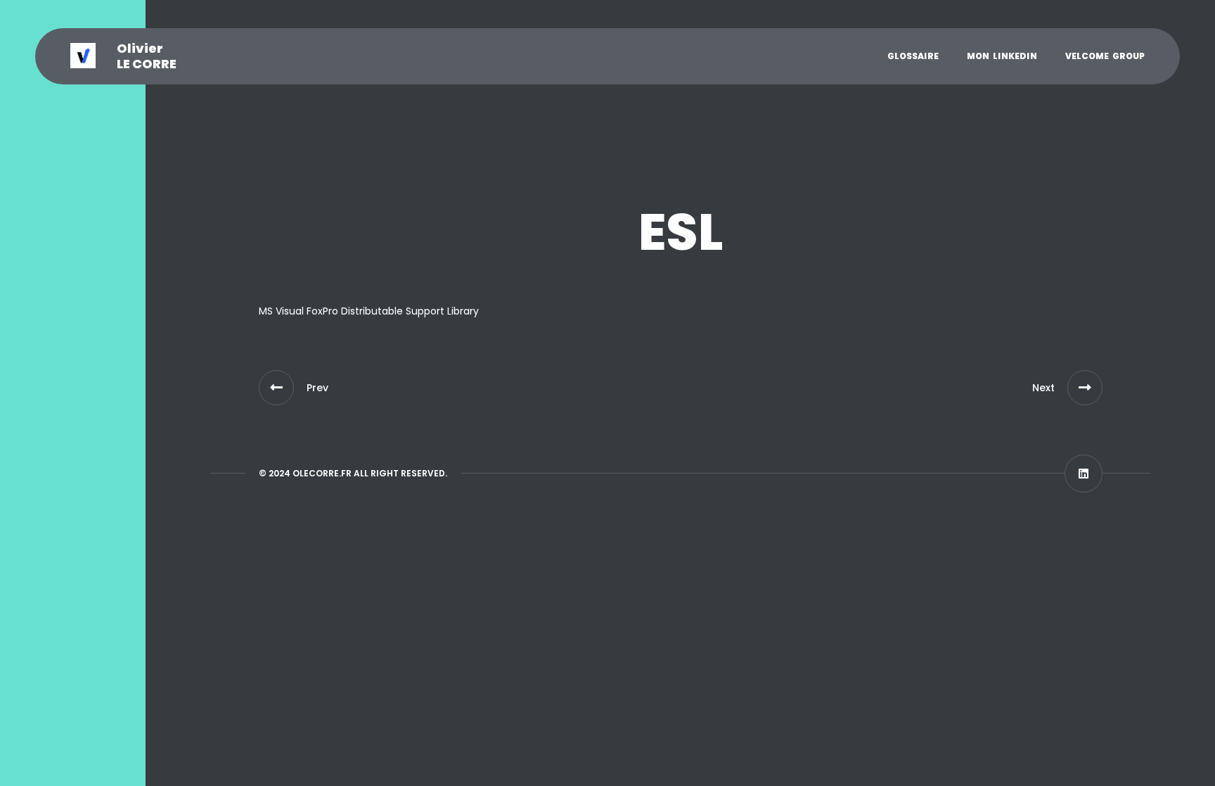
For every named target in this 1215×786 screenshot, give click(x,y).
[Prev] (276, 387)
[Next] (1084, 387)
